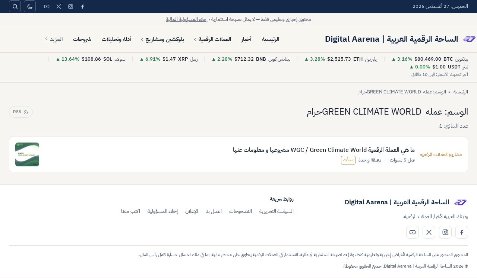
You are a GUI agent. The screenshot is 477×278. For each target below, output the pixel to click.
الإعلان (191, 211)
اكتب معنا (130, 211)
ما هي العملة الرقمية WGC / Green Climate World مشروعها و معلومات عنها (324, 150)
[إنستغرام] (70, 6)
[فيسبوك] (82, 6)
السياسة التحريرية (276, 211)
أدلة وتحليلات (116, 39)
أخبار (246, 39)
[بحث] (15, 6)
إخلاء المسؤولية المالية (187, 19)
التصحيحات (240, 211)
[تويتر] (58, 6)
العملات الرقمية (215, 39)
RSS (17, 111)
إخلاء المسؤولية (163, 211)
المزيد (56, 39)
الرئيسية (270, 39)
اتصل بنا (213, 211)
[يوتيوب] (46, 6)
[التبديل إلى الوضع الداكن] (30, 6)
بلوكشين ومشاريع (165, 39)
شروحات (82, 39)
